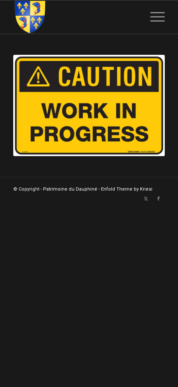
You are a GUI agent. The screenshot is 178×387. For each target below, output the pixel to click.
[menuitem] (153, 17)
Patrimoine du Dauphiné (70, 189)
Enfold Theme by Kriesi (126, 189)
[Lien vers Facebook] (158, 199)
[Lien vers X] (146, 199)
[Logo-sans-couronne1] (73, 17)
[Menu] (153, 17)
